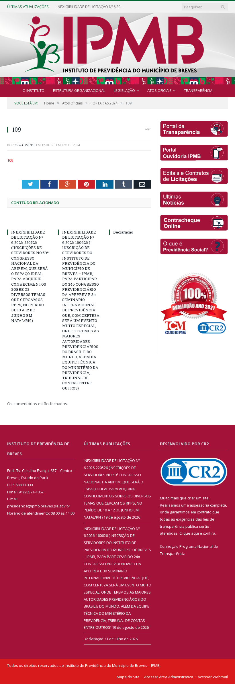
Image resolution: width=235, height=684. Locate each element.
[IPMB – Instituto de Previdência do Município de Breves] (117, 47)
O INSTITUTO (33, 90)
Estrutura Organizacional (79, 90)
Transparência (198, 90)
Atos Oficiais (159, 90)
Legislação (124, 90)
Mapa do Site (128, 676)
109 (10, 160)
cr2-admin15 (25, 145)
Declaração (123, 232)
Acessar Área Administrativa (168, 676)
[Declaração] (130, 222)
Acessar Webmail (213, 676)
